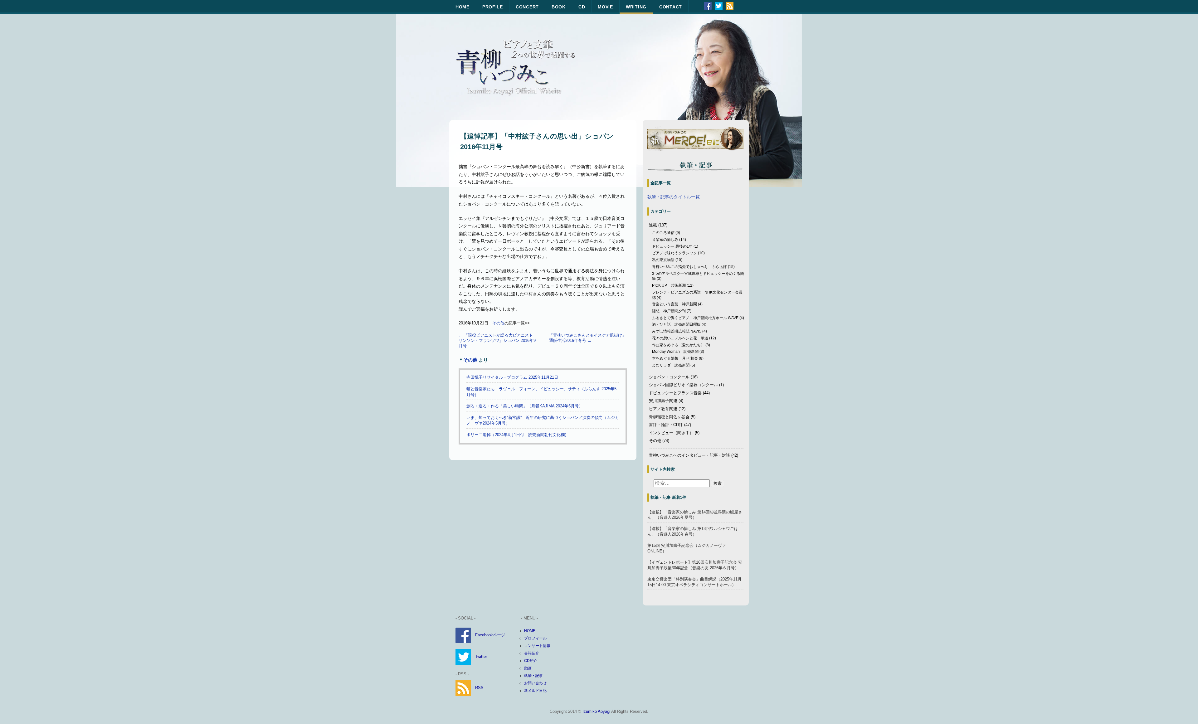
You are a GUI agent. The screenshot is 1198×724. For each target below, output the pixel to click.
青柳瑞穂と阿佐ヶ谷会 (669, 417)
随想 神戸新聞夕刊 (669, 311)
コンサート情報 (537, 646)
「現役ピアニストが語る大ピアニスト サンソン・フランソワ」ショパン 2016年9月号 (498, 340)
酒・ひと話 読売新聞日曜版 (676, 324)
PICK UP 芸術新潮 (669, 285)
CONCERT (527, 6)
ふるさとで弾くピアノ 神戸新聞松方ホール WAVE (695, 318)
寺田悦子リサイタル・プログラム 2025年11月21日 (512, 377)
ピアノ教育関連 (663, 408)
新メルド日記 (535, 690)
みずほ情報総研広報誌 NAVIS (676, 331)
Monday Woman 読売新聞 (675, 351)
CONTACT (670, 6)
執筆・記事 (533, 675)
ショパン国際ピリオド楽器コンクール (683, 384)
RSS (479, 687)
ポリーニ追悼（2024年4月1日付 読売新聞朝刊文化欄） (519, 434)
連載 (653, 225)
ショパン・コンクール (669, 377)
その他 (498, 323)
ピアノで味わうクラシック (674, 253)
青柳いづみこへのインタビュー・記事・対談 (689, 455)
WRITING (636, 6)
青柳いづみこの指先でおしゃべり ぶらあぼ (689, 267)
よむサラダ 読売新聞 (670, 365)
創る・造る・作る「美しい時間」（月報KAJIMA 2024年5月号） (524, 406)
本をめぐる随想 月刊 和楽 (675, 358)
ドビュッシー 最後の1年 (672, 246)
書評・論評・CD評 (666, 424)
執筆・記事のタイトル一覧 (673, 196)
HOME (462, 6)
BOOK (559, 6)
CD (581, 6)
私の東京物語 (663, 260)
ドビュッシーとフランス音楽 (675, 393)
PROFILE (492, 6)
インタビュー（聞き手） (671, 432)
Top (1183, 709)
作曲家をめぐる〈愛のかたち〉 (678, 345)
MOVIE (605, 6)
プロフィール (535, 638)
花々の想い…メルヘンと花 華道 (680, 338)
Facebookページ (490, 635)
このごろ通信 (663, 233)
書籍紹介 (531, 653)
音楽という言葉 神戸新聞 (674, 304)
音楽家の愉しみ (665, 239)
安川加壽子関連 (663, 400)
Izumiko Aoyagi (596, 711)
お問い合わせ (535, 683)
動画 (528, 668)
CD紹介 (530, 660)
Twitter (481, 656)
